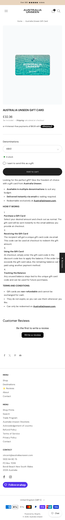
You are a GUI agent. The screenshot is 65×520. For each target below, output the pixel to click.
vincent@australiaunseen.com (18, 455)
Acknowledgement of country (17, 425)
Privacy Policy (9, 437)
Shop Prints (8, 410)
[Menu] (6, 11)
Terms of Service (11, 433)
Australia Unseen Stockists (16, 421)
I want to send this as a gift (20, 163)
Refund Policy (9, 429)
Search (6, 414)
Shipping (20, 120)
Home (19, 21)
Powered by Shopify (32, 514)
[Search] (58, 10)
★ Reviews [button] (62, 262)
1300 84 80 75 (10, 459)
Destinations (9, 384)
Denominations (11, 141)
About (6, 392)
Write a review (32, 335)
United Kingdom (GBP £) (31, 500)
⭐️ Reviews (8, 388)
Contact (7, 396)
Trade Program (10, 418)
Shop (5, 380)
